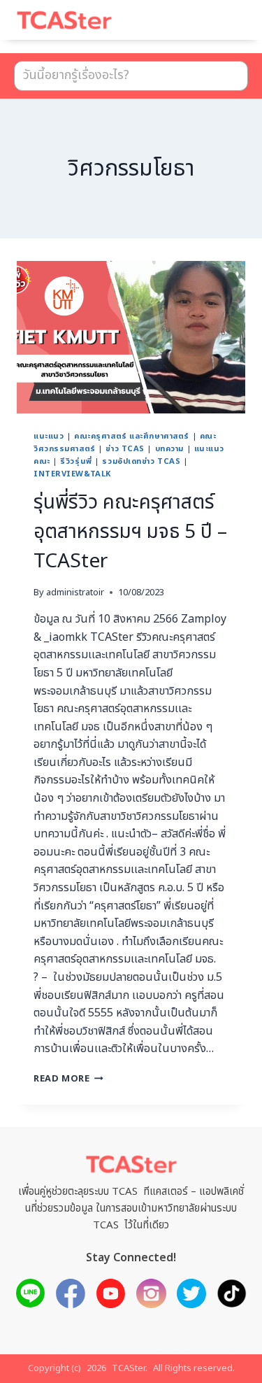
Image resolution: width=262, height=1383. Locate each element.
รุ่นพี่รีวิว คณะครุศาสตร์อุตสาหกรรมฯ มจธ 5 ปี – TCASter (130, 532)
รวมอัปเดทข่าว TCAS (141, 461)
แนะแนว (49, 436)
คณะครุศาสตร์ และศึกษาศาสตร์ (131, 436)
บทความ (169, 449)
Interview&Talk (72, 474)
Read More (68, 1079)
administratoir (75, 593)
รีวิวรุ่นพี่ (76, 461)
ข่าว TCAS (124, 449)
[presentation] (131, 337)
